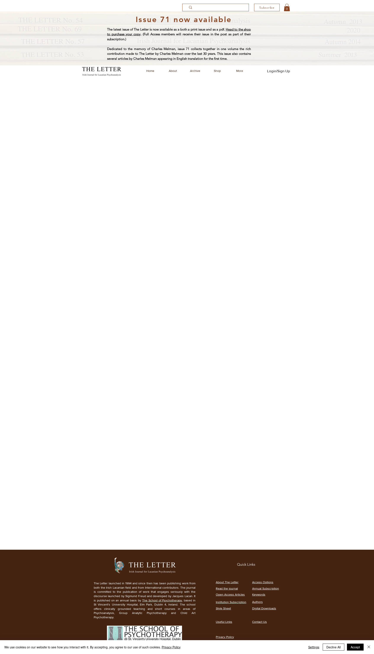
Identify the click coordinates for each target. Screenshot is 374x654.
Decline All (333, 647)
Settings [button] (313, 647)
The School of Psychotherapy (162, 600)
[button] (287, 7)
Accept (355, 647)
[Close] (368, 647)
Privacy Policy (171, 647)
